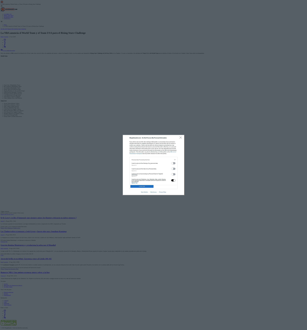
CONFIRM (142, 186)
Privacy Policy (162, 192)
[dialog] (153, 165)
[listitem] (153, 160)
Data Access (153, 192)
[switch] (173, 163)
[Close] (181, 138)
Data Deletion (144, 192)
